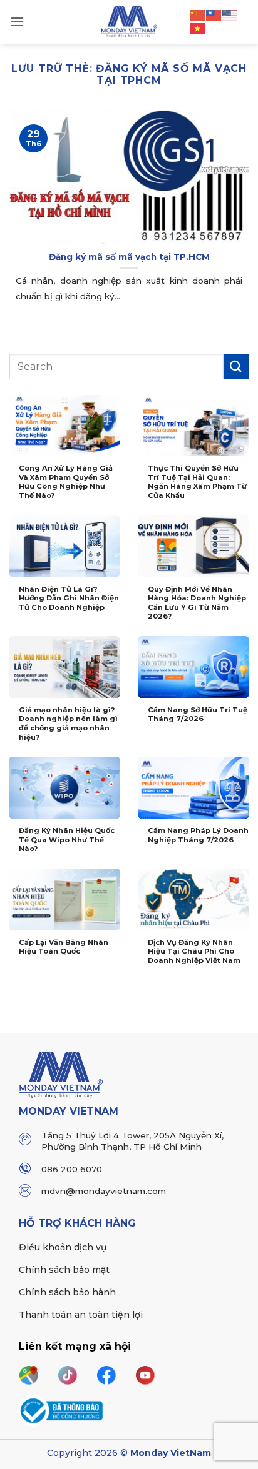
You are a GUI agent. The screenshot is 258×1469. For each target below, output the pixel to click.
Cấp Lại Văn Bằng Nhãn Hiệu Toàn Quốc (63, 947)
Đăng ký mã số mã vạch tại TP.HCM (129, 257)
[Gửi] (236, 366)
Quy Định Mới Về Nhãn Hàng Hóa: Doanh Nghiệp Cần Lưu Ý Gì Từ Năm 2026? (197, 603)
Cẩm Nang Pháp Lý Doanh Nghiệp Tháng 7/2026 (198, 835)
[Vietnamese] (198, 28)
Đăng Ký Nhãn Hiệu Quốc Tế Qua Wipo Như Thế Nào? (67, 839)
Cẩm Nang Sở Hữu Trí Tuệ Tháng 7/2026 (197, 714)
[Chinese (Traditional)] (214, 14)
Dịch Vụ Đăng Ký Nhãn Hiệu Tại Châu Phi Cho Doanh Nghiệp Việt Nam (194, 951)
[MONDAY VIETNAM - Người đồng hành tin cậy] (129, 22)
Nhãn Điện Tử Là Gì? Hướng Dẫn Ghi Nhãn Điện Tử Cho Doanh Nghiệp (69, 598)
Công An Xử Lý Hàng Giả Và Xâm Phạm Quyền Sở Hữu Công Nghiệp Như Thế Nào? (66, 482)
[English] (230, 14)
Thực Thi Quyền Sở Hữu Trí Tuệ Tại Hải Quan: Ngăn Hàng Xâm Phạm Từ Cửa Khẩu (197, 482)
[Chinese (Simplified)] (198, 14)
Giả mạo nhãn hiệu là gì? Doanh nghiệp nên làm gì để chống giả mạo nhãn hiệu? (68, 723)
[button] (16, 21)
